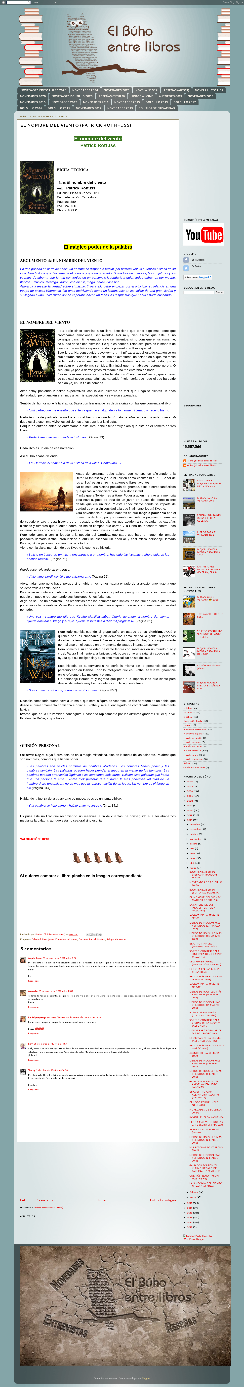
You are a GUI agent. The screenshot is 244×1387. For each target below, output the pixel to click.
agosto (194, 844)
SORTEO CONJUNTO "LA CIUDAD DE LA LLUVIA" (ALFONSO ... (204, 1023)
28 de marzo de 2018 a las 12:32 (83, 1017)
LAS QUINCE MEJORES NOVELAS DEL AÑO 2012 (209, 484)
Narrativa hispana (193, 734)
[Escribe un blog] (91, 934)
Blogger (146, 1378)
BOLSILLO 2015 (59, 108)
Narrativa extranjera (194, 729)
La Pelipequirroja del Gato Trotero (46, 1017)
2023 (190, 796)
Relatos (187, 763)
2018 (190, 820)
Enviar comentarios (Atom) (48, 1208)
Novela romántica (193, 759)
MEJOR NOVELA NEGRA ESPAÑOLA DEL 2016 (208, 651)
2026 (190, 781)
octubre (194, 834)
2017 (190, 1203)
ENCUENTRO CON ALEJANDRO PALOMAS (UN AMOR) (204, 1095)
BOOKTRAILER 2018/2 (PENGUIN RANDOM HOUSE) (203, 875)
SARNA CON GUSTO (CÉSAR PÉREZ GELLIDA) (209, 518)
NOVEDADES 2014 (89, 108)
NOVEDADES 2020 (33, 96)
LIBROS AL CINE (141, 96)
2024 (190, 791)
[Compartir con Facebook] (97, 934)
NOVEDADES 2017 (64, 102)
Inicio (102, 1200)
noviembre (196, 829)
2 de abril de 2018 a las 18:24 (52, 1070)
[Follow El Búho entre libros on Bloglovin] (197, 279)
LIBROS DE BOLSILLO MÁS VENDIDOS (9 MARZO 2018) (205, 1074)
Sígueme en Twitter (186, 268)
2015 (190, 1213)
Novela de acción (192, 738)
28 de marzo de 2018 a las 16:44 (51, 1044)
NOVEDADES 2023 (116, 90)
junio (193, 853)
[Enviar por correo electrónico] (87, 934)
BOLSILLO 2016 (31, 108)
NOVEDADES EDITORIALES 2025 (43, 90)
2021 (190, 806)
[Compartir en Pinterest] (100, 934)
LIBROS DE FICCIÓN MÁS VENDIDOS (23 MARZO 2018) (204, 926)
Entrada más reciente (37, 1200)
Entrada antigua (163, 1200)
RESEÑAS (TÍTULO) (111, 96)
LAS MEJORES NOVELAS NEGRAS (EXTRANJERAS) (208, 570)
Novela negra (190, 755)
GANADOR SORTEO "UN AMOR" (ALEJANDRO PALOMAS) (203, 1084)
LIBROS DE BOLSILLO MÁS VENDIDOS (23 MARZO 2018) (205, 936)
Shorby (31, 1070)
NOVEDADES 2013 (120, 108)
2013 (190, 1222)
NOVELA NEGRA (146, 90)
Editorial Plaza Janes (43, 939)
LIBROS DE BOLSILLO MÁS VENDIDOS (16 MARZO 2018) (205, 995)
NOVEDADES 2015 (127, 102)
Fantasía (83, 939)
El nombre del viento (66, 939)
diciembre (195, 824)
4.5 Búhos (188, 713)
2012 (190, 1227)
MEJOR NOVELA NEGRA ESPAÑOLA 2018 (208, 686)
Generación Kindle (193, 721)
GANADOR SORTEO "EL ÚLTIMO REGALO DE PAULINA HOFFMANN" (204, 1168)
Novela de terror (192, 746)
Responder (33, 981)
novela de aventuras (194, 768)
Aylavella (33, 991)
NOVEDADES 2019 (200, 96)
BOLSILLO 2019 (157, 102)
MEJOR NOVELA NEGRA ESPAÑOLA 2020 (208, 552)
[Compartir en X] (94, 934)
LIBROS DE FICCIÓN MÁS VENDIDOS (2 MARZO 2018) (204, 1158)
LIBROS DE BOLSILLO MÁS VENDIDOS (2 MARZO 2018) (205, 1140)
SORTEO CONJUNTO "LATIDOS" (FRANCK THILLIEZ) (209, 634)
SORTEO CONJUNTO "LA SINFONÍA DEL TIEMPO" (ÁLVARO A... (205, 954)
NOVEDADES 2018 (33, 102)
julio (192, 848)
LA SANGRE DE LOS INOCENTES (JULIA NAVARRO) (202, 908)
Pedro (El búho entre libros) (201, 465)
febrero (194, 1192)
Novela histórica (192, 751)
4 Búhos (187, 708)
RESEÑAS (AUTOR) (176, 90)
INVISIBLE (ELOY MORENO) (206, 1117)
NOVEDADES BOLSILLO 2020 (72, 96)
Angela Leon (34, 958)
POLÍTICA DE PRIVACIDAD (157, 108)
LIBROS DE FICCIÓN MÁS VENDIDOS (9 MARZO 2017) (204, 1064)
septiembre (196, 839)
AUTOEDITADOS (170, 96)
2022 (190, 801)
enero (193, 1197)
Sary (30, 1044)
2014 (190, 1218)
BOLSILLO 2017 (185, 102)
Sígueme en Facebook (186, 260)
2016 (190, 1208)
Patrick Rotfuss (97, 939)
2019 (190, 815)
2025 (190, 786)
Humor (187, 725)
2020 (190, 810)
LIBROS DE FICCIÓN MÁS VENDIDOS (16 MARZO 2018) (204, 1005)
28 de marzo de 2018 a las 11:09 (56, 991)
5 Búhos (187, 717)
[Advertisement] (98, 1170)
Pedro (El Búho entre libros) (202, 461)
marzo (193, 868)
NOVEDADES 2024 (85, 90)
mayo (193, 858)
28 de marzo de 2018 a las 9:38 (59, 958)
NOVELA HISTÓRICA (209, 90)
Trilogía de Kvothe (116, 939)
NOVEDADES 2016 (96, 102)
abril (192, 863)
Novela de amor (192, 742)
